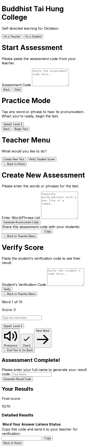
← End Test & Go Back (18, 350)
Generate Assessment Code (21, 222)
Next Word (42, 330)
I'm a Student (33, 36)
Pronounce (10, 345)
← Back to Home (14, 164)
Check (27, 345)
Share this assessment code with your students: (41, 227)
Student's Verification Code (24, 284)
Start (17, 89)
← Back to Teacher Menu (19, 236)
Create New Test (13, 159)
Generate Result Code (17, 379)
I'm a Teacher (11, 36)
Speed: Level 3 (12, 124)
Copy (47, 231)
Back (6, 89)
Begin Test (21, 129)
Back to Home (12, 443)
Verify (7, 289)
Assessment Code (17, 85)
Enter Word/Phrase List (21, 217)
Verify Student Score (42, 159)
